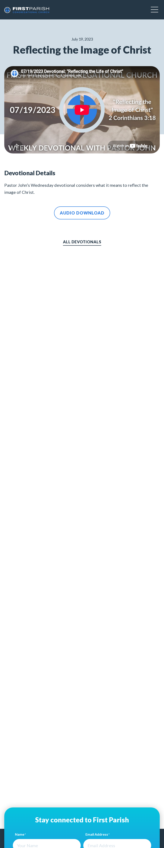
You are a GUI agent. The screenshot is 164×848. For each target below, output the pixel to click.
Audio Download (82, 212)
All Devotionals (82, 241)
